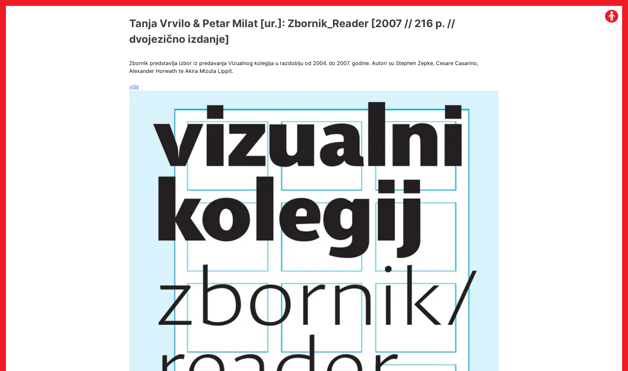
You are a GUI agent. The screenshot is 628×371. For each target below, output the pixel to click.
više (134, 86)
